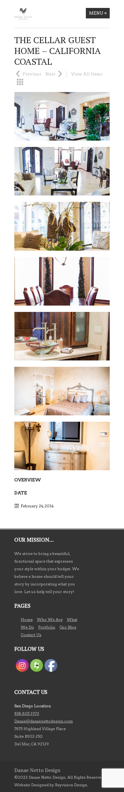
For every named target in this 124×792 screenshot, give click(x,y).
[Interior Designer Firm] (22, 13)
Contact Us (31, 634)
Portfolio (46, 627)
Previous (32, 74)
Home (27, 619)
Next (50, 74)
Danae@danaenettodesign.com (43, 721)
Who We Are (50, 619)
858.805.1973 (26, 713)
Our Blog (67, 627)
